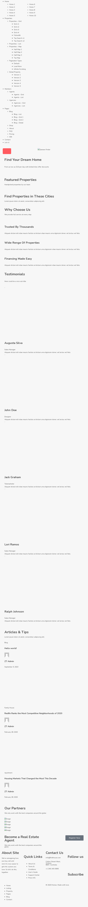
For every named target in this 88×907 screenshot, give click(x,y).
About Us (31, 864)
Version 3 (17, 80)
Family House (9, 708)
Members (8, 89)
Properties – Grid (15, 21)
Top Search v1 (19, 38)
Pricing (11, 134)
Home (7, 1)
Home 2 (12, 7)
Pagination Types (15, 61)
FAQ (10, 131)
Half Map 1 (18, 49)
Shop (11, 125)
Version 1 (17, 75)
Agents (12, 92)
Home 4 (12, 13)
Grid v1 (16, 24)
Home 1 (12, 4)
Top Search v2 (19, 41)
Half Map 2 (18, 52)
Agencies (12, 100)
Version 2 (17, 78)
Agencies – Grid (19, 103)
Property (9, 891)
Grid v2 (16, 27)
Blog (11, 111)
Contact (7, 140)
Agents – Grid (19, 94)
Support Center (34, 875)
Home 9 (32, 13)
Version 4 (17, 83)
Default (16, 63)
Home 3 (12, 10)
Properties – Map (15, 46)
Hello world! (10, 648)
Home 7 (32, 7)
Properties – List (15, 44)
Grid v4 (16, 32)
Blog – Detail (18, 123)
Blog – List (17, 114)
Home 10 (32, 16)
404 (10, 137)
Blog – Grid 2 (18, 120)
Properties (8, 18)
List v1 (7, 142)
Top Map (17, 58)
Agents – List (18, 97)
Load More (18, 66)
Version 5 (17, 86)
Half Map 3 (18, 55)
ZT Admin (9, 661)
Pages (7, 109)
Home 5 (12, 16)
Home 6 (32, 4)
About (11, 128)
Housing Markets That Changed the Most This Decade (30, 778)
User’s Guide (33, 872)
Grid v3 (16, 30)
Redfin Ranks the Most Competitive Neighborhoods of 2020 (33, 713)
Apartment (8, 773)
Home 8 (32, 10)
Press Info (32, 878)
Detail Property (14, 72)
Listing (8, 888)
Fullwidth (17, 35)
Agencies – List (19, 106)
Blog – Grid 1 (18, 117)
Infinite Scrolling (20, 69)
